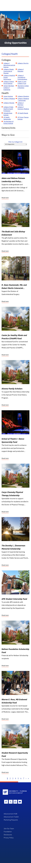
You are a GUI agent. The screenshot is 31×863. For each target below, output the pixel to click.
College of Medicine (9, 98)
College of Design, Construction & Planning (8, 71)
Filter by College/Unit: (15, 142)
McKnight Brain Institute (7, 114)
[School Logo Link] (14, 792)
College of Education (21, 70)
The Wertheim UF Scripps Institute (8, 122)
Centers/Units (8, 127)
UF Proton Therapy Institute (23, 118)
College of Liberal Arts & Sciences (8, 82)
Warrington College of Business (23, 87)
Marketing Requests (11, 820)
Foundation (8, 831)
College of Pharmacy (21, 104)
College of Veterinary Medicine (23, 108)
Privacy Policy (9, 838)
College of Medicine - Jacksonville (23, 99)
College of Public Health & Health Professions (8, 109)
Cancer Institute (8, 96)
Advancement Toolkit (11, 817)
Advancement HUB (10, 814)
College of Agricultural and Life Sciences (9, 65)
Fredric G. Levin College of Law (22, 82)
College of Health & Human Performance (9, 77)
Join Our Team (9, 828)
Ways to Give (8, 134)
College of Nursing (8, 103)
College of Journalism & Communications (22, 77)
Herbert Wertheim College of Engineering (8, 87)
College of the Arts (23, 63)
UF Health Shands (23, 113)
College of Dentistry (23, 96)
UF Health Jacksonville (7, 118)
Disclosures (8, 835)
